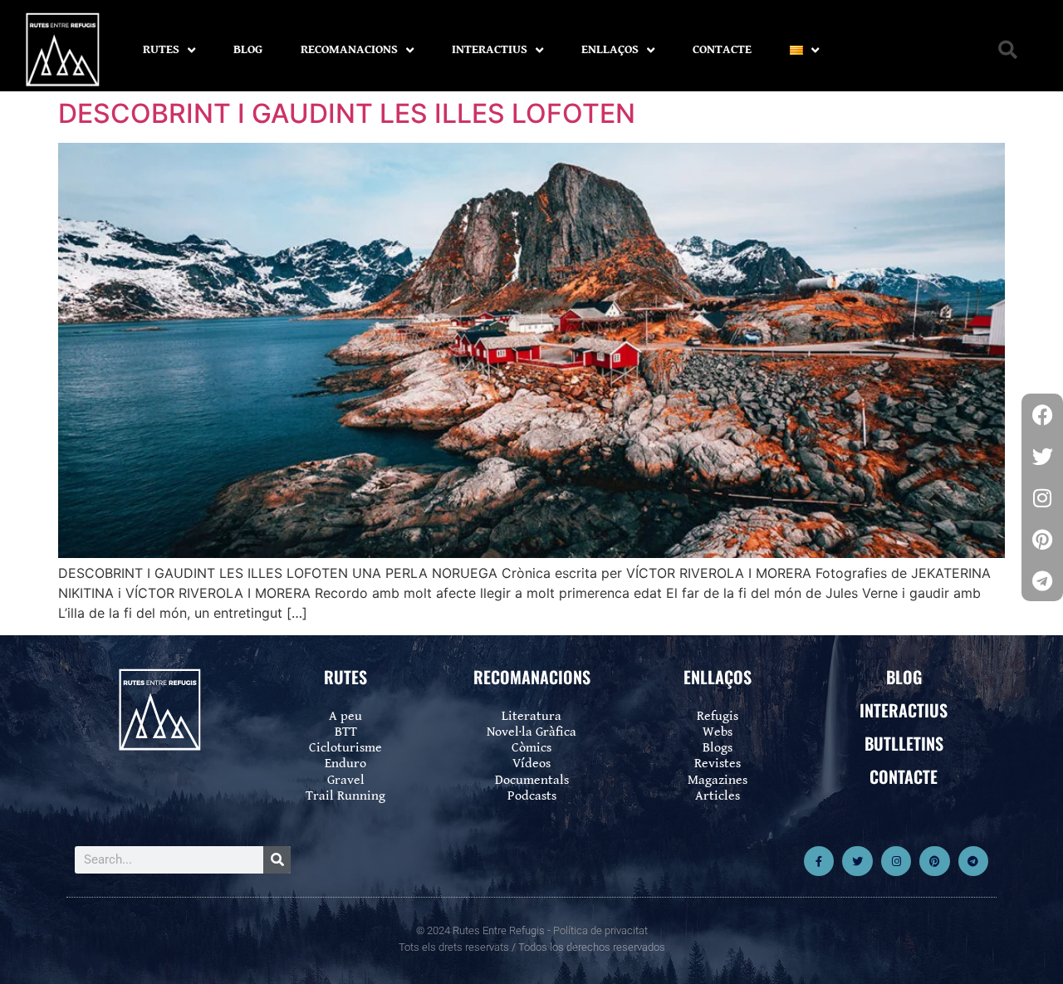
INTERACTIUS (489, 49)
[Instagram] (896, 861)
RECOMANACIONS (349, 49)
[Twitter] (857, 861)
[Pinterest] (934, 861)
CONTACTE (722, 49)
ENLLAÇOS (610, 49)
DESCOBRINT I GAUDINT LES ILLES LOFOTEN (346, 113)
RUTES (161, 49)
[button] (1007, 50)
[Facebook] (1042, 414)
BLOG (247, 49)
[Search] (277, 860)
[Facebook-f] (819, 861)
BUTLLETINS (904, 743)
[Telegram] (973, 861)
